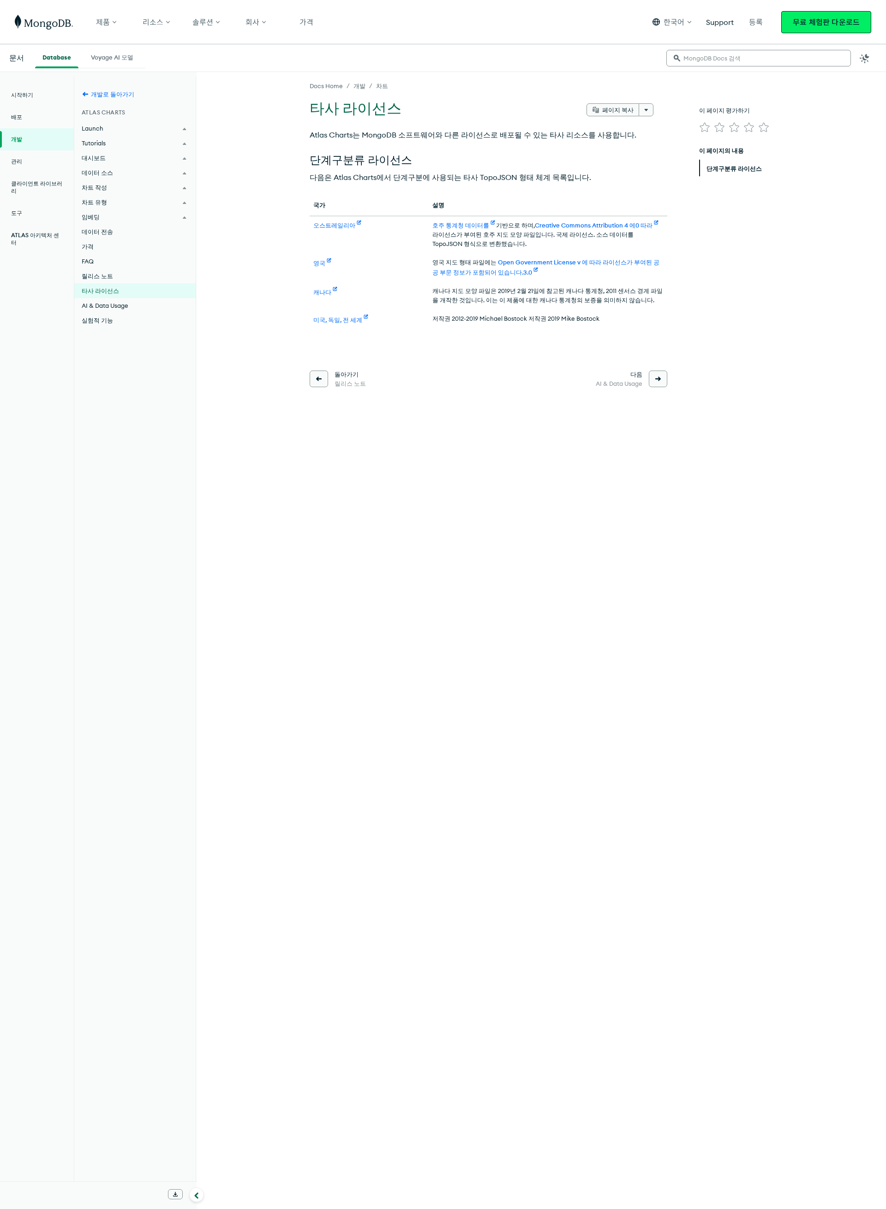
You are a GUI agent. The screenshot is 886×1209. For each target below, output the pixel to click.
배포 (16, 117)
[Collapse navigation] (196, 1194)
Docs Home (326, 86)
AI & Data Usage (105, 305)
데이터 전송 (97, 231)
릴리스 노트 (97, 276)
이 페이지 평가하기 (724, 110)
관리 (16, 161)
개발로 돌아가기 (112, 94)
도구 (16, 212)
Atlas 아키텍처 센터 (35, 239)
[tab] (56, 56)
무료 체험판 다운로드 (826, 22)
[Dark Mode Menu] (864, 58)
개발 (359, 86)
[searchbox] (758, 58)
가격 (88, 246)
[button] (672, 22)
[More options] (646, 109)
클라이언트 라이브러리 (36, 187)
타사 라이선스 (100, 290)
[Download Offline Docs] (175, 1194)
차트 (382, 86)
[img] (704, 127)
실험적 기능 (97, 320)
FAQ (88, 261)
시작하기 (22, 94)
